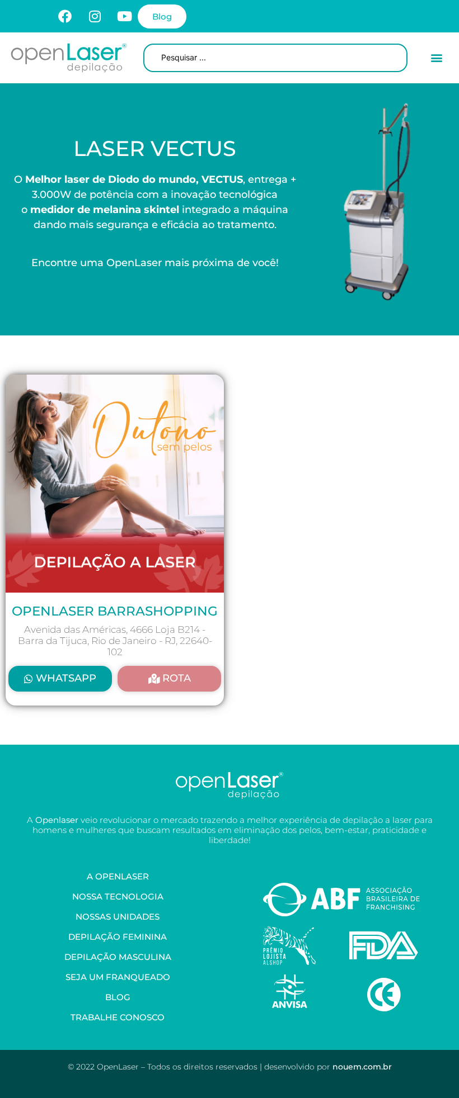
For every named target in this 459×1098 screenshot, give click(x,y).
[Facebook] (64, 16)
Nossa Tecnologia (117, 896)
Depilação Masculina (117, 957)
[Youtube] (124, 16)
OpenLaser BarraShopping (115, 611)
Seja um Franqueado (117, 977)
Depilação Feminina (117, 936)
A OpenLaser (118, 876)
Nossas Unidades (118, 916)
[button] (437, 58)
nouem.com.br (362, 1066)
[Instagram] (94, 16)
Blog (117, 997)
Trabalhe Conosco (118, 1017)
